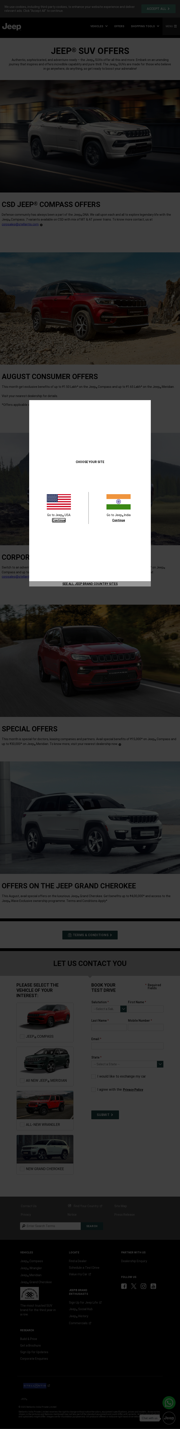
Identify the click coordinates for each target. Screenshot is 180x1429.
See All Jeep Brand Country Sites (90, 584)
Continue (58, 520)
